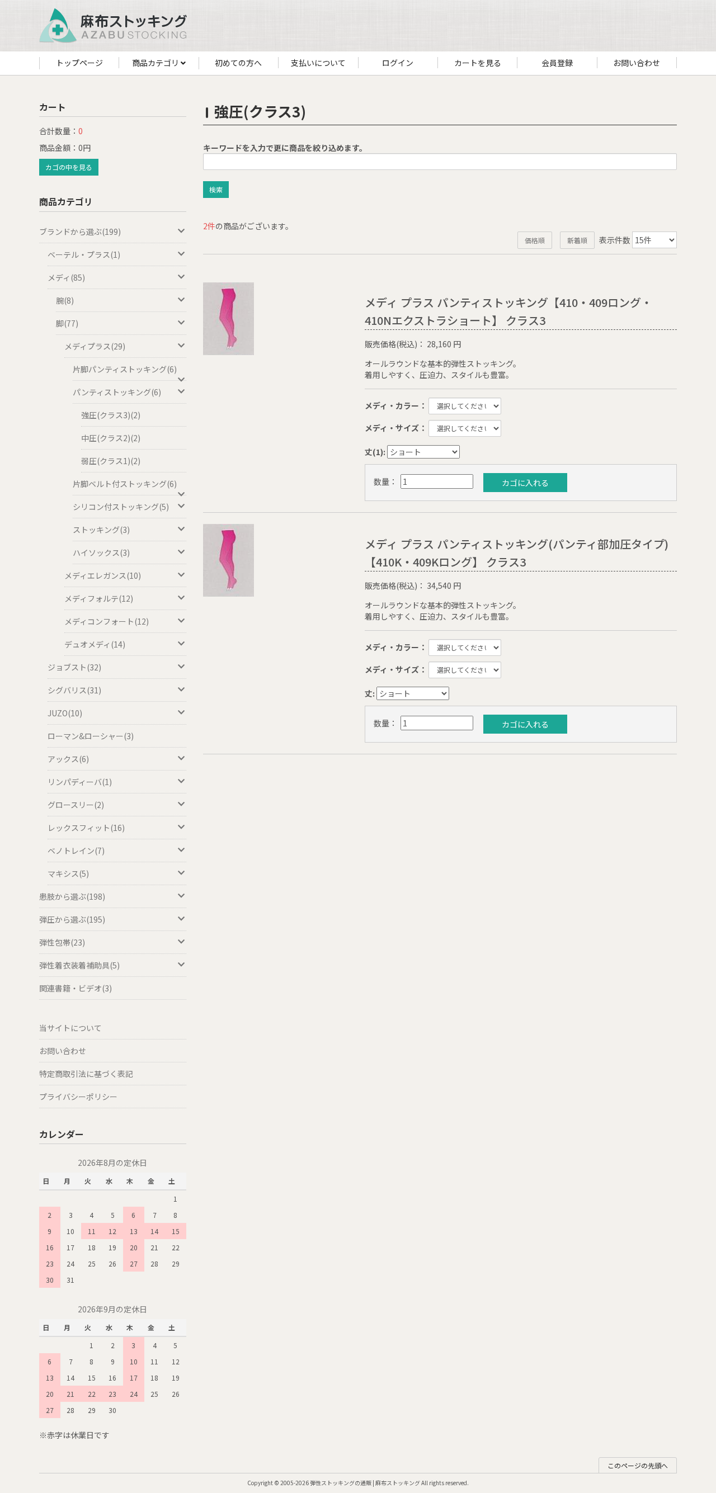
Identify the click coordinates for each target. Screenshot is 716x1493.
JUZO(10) (65, 713)
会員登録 (557, 62)
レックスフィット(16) (86, 827)
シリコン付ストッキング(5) (121, 506)
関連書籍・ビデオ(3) (75, 988)
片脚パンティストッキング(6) (125, 369)
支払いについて (318, 62)
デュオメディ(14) (94, 644)
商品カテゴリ (156, 62)
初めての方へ (238, 62)
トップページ (79, 62)
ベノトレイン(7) (76, 850)
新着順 (577, 240)
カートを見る (477, 62)
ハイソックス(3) (101, 552)
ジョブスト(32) (74, 667)
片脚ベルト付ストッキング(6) (125, 483)
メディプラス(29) (94, 346)
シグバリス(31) (74, 690)
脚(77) (67, 323)
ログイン (397, 62)
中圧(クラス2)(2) (110, 437)
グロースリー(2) (76, 804)
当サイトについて (70, 1027)
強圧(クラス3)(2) (110, 415)
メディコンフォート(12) (106, 621)
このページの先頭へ (637, 1465)
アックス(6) (68, 758)
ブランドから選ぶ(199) (80, 231)
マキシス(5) (68, 873)
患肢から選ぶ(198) (72, 896)
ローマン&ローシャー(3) (91, 735)
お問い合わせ (636, 62)
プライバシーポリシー (78, 1096)
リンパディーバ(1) (80, 781)
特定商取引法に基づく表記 (86, 1073)
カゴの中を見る (68, 167)
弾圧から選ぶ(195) (72, 919)
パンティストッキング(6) (117, 392)
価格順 (535, 240)
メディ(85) (66, 277)
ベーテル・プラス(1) (84, 254)
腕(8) (65, 300)
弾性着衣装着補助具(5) (79, 965)
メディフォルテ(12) (98, 598)
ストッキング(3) (101, 529)
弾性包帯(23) (62, 942)
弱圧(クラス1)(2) (110, 460)
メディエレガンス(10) (102, 575)
